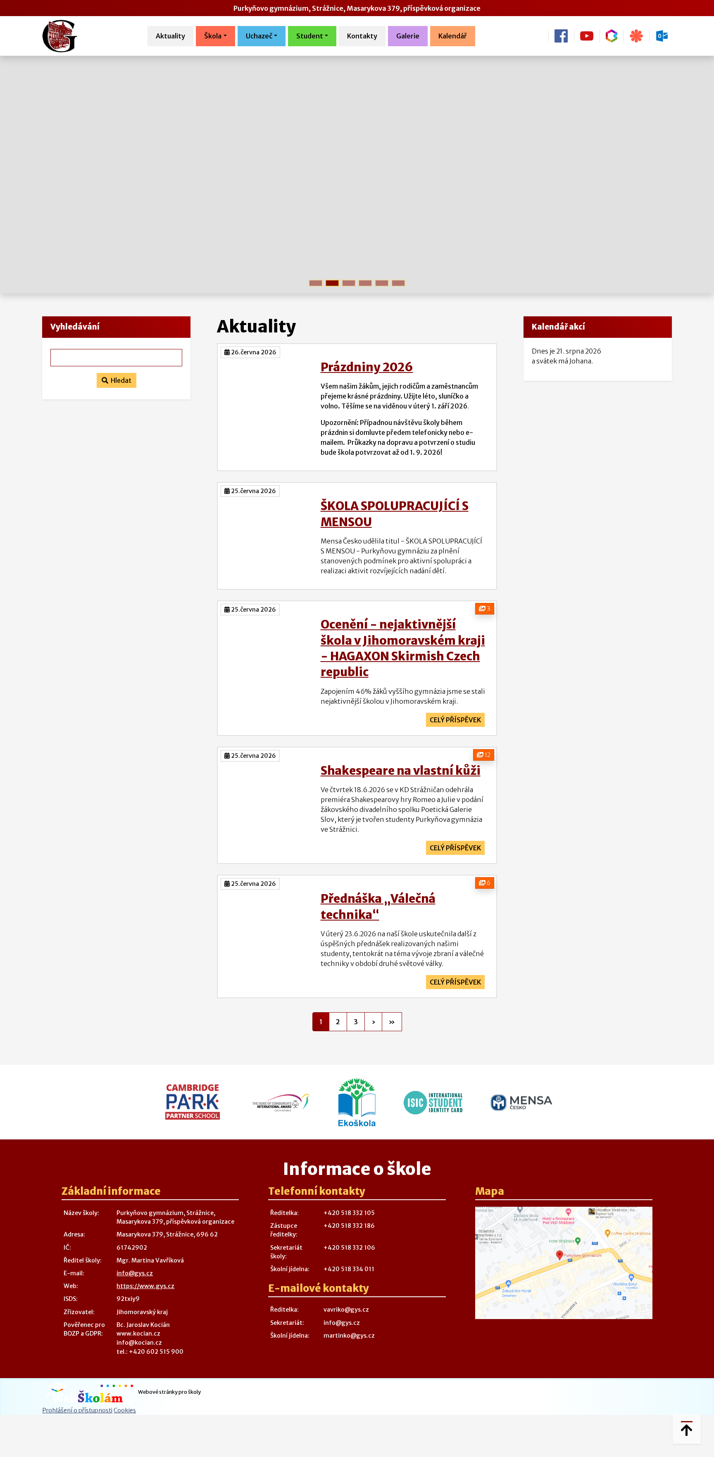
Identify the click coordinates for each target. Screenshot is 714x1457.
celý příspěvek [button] (455, 720)
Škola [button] (212, 36)
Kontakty (362, 36)
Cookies (125, 1410)
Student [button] (309, 36)
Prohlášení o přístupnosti (77, 1410)
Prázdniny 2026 (367, 367)
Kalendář (452, 36)
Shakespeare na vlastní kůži (401, 770)
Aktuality (170, 36)
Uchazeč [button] (259, 36)
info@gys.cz (135, 1273)
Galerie (407, 36)
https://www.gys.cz (145, 1286)
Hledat (119, 380)
